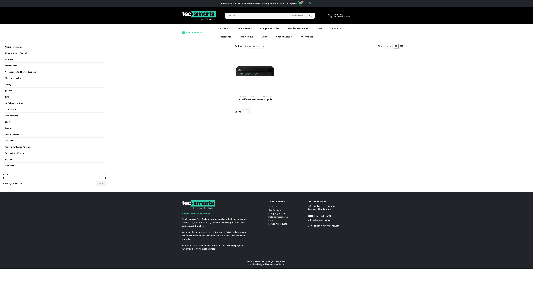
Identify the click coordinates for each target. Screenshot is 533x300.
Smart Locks (11, 65)
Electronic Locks (13, 78)
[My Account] (310, 3)
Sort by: (238, 46)
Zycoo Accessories (265, 97)
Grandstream (11, 115)
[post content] (255, 72)
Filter (101, 183)
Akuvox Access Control (16, 53)
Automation (307, 36)
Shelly (8, 122)
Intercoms (225, 36)
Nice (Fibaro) (11, 109)
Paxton (8, 159)
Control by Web (12, 134)
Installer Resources (298, 28)
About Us (225, 28)
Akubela (9, 59)
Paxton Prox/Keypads (15, 153)
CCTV (265, 36)
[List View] (401, 46)
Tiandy (8, 84)
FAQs (319, 28)
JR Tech (8, 90)
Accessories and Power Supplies (20, 72)
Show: (381, 46)
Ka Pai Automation (14, 103)
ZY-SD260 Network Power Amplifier (255, 99)
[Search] (310, 15)
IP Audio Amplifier (245, 97)
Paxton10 (9, 140)
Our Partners (245, 28)
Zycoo (254, 97)
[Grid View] (396, 46)
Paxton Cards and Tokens (17, 147)
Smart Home (246, 36)
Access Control (284, 36)
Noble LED (10, 165)
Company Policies (269, 28)
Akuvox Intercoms (13, 47)
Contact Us (337, 28)
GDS (7, 97)
